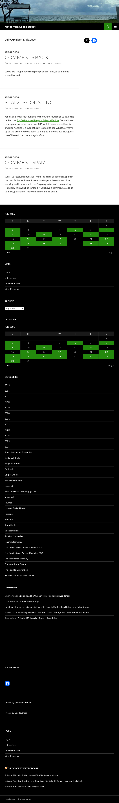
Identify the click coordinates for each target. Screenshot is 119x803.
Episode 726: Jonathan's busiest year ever (24, 786)
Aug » (111, 252)
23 (12, 243)
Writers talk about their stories (19, 575)
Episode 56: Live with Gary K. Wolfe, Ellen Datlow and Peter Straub (57, 607)
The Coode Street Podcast (22, 768)
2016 (7, 390)
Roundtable (10, 525)
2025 (7, 441)
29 (106, 243)
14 (91, 234)
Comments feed (12, 283)
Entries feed (10, 278)
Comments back (26, 57)
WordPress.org (12, 289)
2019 (7, 407)
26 (59, 243)
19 (59, 239)
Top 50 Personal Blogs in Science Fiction (38, 120)
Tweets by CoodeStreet (16, 712)
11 (44, 234)
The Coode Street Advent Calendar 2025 (24, 553)
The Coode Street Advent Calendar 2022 (24, 547)
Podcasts (9, 519)
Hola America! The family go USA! (21, 491)
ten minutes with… (13, 541)
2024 (7, 435)
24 (28, 243)
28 (91, 243)
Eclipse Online (11, 474)
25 (44, 243)
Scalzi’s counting (29, 102)
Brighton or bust (12, 463)
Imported (9, 497)
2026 (7, 446)
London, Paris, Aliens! (15, 508)
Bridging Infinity (12, 458)
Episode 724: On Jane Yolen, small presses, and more (45, 595)
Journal (8, 502)
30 (12, 248)
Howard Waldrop (30, 601)
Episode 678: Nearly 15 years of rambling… (38, 618)
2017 (7, 396)
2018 (7, 402)
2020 (7, 413)
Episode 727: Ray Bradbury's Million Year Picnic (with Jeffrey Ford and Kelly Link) (44, 781)
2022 (7, 424)
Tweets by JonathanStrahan (18, 702)
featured (9, 486)
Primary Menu (115, 26)
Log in (7, 272)
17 (28, 239)
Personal (9, 513)
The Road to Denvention (16, 569)
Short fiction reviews (14, 536)
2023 (7, 430)
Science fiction (12, 52)
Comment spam (25, 162)
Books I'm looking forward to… (19, 452)
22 (106, 239)
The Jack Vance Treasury (16, 558)
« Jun (7, 252)
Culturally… (10, 469)
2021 (7, 418)
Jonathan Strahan (31, 63)
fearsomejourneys (13, 480)
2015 (7, 385)
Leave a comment (54, 63)
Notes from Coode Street (20, 26)
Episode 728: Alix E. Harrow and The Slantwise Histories (32, 775)
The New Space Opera (15, 564)
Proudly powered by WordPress (18, 799)
